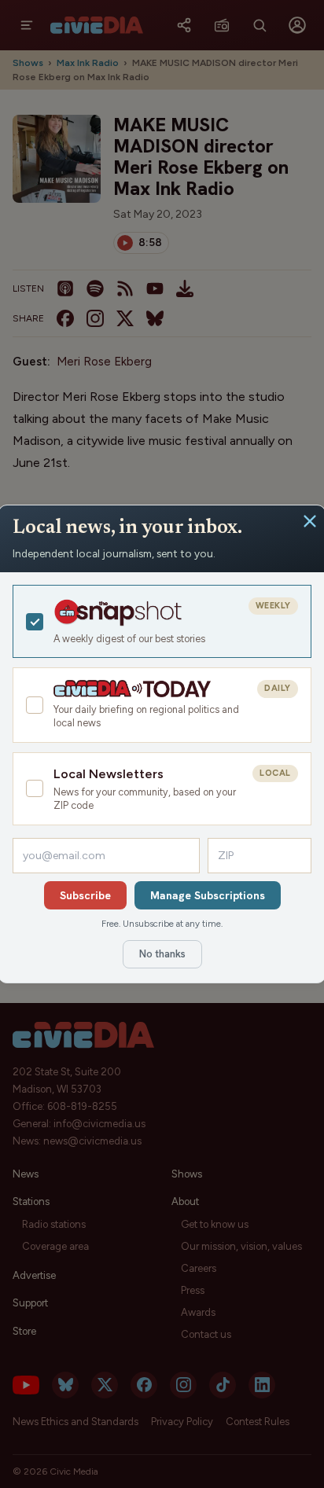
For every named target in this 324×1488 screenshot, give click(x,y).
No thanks (162, 954)
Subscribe (85, 895)
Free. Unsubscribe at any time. (162, 923)
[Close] (309, 521)
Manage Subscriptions (207, 895)
